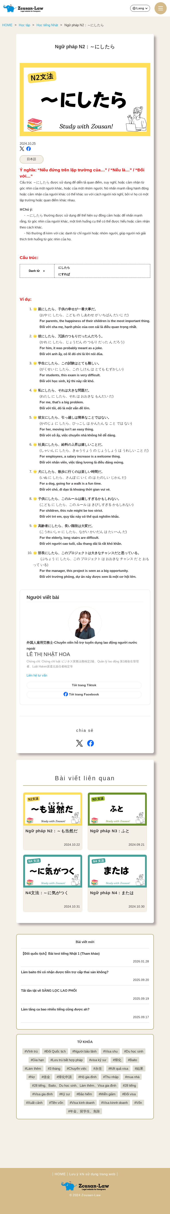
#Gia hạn (37, 1060)
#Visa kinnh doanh (114, 1103)
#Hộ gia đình (87, 1077)
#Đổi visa (129, 1094)
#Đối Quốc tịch (55, 1051)
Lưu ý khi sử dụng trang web (92, 1174)
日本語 (31, 159)
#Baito (132, 1060)
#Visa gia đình (42, 1094)
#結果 (139, 1068)
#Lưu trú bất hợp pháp (66, 1060)
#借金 (46, 1077)
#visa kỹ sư (97, 1060)
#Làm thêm (33, 1068)
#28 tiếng (129, 1085)
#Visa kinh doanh (82, 1103)
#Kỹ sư (64, 1094)
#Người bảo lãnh (84, 1051)
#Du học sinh (133, 1051)
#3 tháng (54, 1068)
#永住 (97, 1068)
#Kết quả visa (118, 1068)
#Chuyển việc (77, 1068)
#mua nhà (132, 1077)
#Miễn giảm (107, 1094)
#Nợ (32, 1077)
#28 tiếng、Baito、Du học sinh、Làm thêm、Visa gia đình (74, 1085)
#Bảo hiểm (84, 1094)
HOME (60, 1174)
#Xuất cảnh (34, 1103)
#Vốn (138, 1103)
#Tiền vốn (56, 1103)
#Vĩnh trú (31, 1051)
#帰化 (117, 1060)
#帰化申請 (64, 1077)
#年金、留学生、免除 (84, 1111)
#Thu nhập (110, 1077)
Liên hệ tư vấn (37, 675)
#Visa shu (110, 1051)
